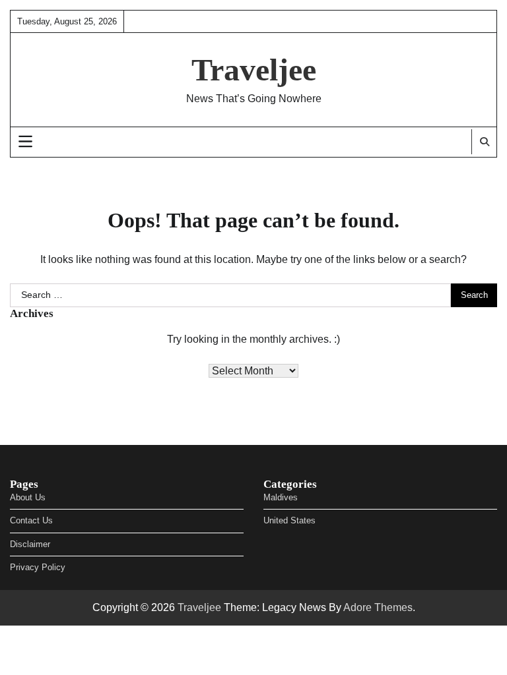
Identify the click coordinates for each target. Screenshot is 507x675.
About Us (28, 497)
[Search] (483, 141)
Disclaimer (30, 544)
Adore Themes (378, 607)
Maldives (280, 497)
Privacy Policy (37, 567)
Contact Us (31, 520)
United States (289, 520)
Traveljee (253, 69)
